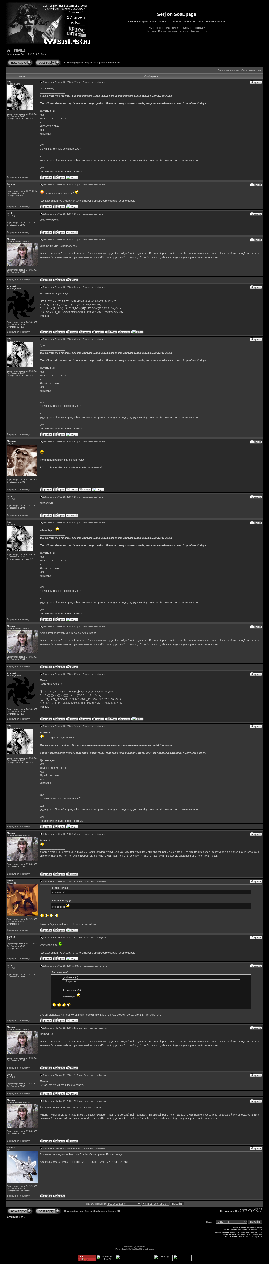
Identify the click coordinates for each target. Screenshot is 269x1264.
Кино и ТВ (114, 62)
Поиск (158, 27)
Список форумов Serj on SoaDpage (84, 62)
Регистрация (198, 27)
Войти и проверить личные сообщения (178, 31)
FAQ (150, 27)
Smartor (142, 1247)
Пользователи (171, 27)
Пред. (24, 54)
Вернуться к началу (18, 177)
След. (43, 54)
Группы (185, 27)
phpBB (128, 1249)
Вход (204, 31)
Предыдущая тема (228, 70)
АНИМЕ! (16, 50)
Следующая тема (251, 70)
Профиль (151, 31)
